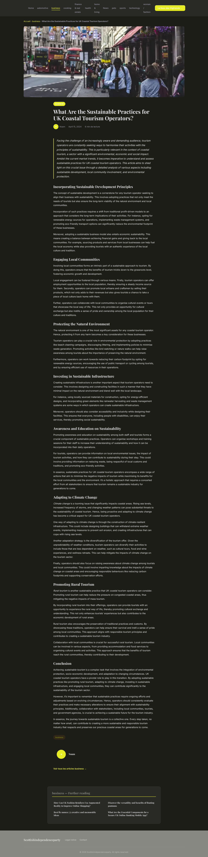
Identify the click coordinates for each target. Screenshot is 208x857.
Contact (83, 840)
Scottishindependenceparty (42, 840)
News (106, 8)
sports (123, 8)
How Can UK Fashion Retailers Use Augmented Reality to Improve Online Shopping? (77, 804)
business (56, 8)
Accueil (27, 21)
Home (31, 8)
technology (134, 8)
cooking (67, 8)
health (88, 8)
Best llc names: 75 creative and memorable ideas (75, 814)
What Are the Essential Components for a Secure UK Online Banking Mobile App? (128, 814)
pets (114, 8)
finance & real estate (78, 8)
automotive (42, 8)
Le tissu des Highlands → (170, 8)
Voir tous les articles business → (69, 768)
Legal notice (70, 840)
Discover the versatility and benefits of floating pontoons (131, 804)
